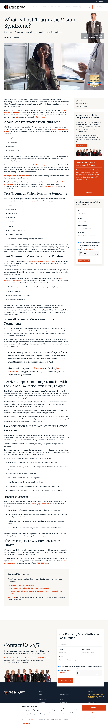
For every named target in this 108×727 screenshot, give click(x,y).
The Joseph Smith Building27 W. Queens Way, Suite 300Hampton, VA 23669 (96, 696)
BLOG (84, 7)
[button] (36, 7)
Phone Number (82, 225)
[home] (14, 7)
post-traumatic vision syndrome (35, 201)
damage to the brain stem (55, 182)
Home (40, 694)
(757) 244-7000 (39, 117)
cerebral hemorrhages (37, 182)
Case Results (42, 699)
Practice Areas (64, 694)
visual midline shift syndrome (40, 165)
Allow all (93, 707)
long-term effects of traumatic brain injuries (39, 261)
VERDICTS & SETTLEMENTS (73, 7)
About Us (41, 697)
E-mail (80, 218)
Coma (62, 697)
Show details (26, 723)
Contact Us (98, 7)
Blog (61, 699)
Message (81, 232)
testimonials (42, 702)
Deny (93, 712)
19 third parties (35, 719)
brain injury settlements (41, 504)
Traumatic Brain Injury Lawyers (22, 585)
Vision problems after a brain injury (17, 176)
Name (80, 210)
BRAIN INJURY (45, 7)
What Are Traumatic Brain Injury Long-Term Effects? (30, 588)
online (17, 117)
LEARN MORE (81, 145)
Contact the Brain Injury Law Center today (19, 658)
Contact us (12, 597)
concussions (9, 184)
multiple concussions (49, 186)
